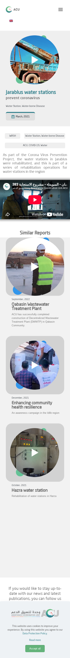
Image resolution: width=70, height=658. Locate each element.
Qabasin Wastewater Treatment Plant (30, 306)
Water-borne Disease (33, 106)
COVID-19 (34, 145)
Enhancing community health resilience (32, 405)
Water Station (13, 106)
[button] (60, 9)
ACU (25, 145)
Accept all (35, 648)
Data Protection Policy (35, 633)
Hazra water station (30, 490)
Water (44, 145)
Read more (35, 640)
